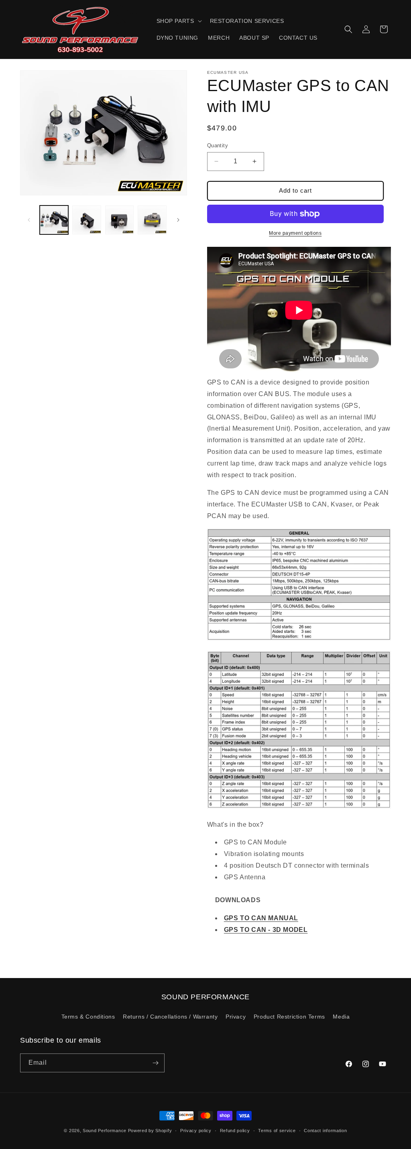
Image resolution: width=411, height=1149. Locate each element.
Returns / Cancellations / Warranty (170, 1016)
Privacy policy (196, 1130)
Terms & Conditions (88, 1016)
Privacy (236, 1016)
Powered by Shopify (150, 1130)
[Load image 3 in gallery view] (119, 219)
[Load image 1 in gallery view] (54, 219)
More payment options (295, 233)
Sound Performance (104, 1130)
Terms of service (276, 1130)
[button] (178, 20)
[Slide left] (29, 220)
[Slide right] (178, 220)
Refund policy (235, 1130)
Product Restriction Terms (289, 1016)
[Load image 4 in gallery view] (152, 219)
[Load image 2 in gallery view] (86, 219)
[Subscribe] (155, 1062)
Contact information (325, 1130)
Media (341, 1016)
